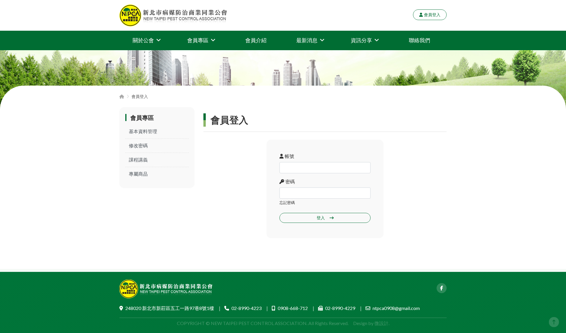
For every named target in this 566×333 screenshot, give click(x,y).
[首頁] (121, 96)
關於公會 (143, 40)
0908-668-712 (293, 308)
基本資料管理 (143, 131)
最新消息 (306, 40)
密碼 (290, 181)
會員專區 (197, 40)
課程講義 (138, 159)
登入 (321, 217)
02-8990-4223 (246, 308)
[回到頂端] (554, 322)
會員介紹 (255, 40)
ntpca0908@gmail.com (396, 308)
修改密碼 (138, 145)
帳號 (289, 156)
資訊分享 (361, 40)
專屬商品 (138, 174)
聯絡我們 (419, 40)
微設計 (381, 323)
